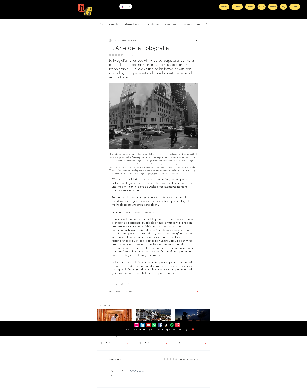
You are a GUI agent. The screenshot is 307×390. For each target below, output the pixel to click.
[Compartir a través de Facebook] (110, 284)
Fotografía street (152, 24)
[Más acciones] (196, 40)
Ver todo (207, 305)
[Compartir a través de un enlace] (128, 284)
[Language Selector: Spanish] (125, 6)
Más (198, 24)
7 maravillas (114, 24)
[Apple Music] (177, 325)
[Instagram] (136, 325)
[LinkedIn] (142, 325)
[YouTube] (148, 325)
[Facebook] (160, 325)
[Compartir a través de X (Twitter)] (116, 284)
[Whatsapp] (154, 325)
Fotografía (187, 24)
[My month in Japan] (114, 319)
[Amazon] (166, 325)
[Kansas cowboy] (192, 319)
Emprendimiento (171, 24)
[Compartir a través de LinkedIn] (122, 284)
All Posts (100, 24)
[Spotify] (171, 325)
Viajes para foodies (132, 24)
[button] (207, 24)
